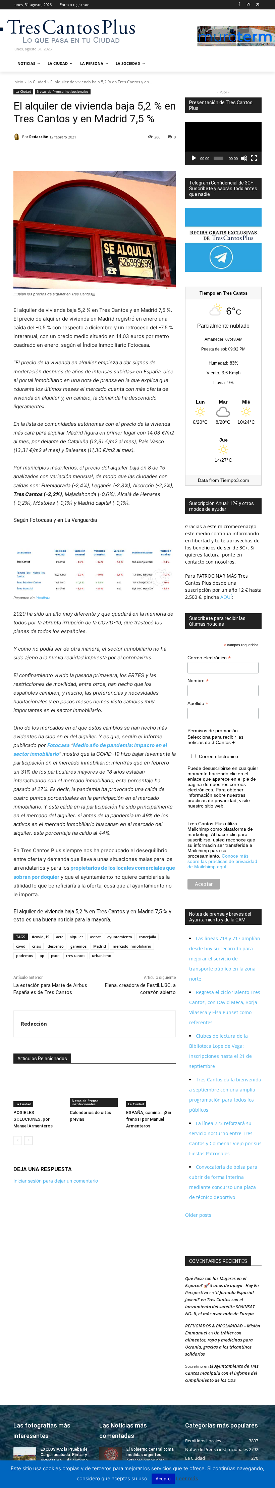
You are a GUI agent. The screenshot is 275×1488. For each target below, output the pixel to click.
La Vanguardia (80, 520)
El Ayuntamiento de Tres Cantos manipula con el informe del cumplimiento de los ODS (222, 1373)
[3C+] (49, 30)
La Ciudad (37, 82)
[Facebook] (239, 5)
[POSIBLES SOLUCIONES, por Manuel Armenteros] (38, 1089)
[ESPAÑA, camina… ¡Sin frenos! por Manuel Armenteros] (151, 1089)
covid (20, 946)
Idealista (43, 597)
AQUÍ (225, 597)
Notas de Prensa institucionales (63, 91)
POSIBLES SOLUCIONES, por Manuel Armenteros (33, 1119)
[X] (258, 5)
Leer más (187, 1478)
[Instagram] (248, 5)
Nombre (198, 680)
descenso (56, 946)
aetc (59, 936)
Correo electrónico (209, 658)
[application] (223, 143)
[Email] (66, 154)
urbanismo (101, 955)
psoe (55, 955)
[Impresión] (82, 154)
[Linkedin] (51, 154)
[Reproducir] (193, 158)
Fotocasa (41, 520)
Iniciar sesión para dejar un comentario (55, 1181)
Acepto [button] (163, 1478)
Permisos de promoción (212, 730)
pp (42, 955)
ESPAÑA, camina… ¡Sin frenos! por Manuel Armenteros (148, 1119)
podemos (24, 955)
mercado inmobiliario (132, 946)
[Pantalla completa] (254, 158)
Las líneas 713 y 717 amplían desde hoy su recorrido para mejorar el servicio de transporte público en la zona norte (224, 958)
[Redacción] (17, 136)
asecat (95, 936)
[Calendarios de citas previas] (94, 1089)
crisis (36, 946)
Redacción (38, 136)
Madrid (99, 946)
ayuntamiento (119, 936)
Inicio (18, 82)
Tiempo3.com (234, 480)
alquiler (76, 936)
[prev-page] (17, 1140)
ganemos (78, 946)
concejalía (147, 936)
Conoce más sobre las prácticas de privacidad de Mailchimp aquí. (222, 861)
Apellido (197, 703)
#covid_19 (40, 936)
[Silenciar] (244, 158)
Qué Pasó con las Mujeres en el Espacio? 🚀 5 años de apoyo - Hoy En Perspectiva (222, 1285)
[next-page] (28, 1140)
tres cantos (75, 955)
